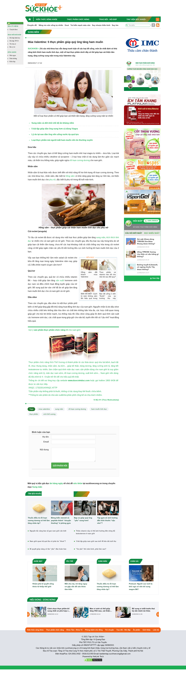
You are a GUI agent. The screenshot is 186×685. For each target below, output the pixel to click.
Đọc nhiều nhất (152, 233)
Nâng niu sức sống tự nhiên (51, 25)
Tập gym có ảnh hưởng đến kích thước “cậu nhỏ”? (107, 520)
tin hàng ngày (56, 483)
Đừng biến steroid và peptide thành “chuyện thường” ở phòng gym (61, 520)
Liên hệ (156, 630)
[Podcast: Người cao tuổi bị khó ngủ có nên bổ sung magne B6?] (141, 573)
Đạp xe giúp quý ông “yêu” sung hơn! (83, 519)
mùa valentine (44, 409)
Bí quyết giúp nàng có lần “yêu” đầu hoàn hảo (48, 549)
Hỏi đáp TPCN (14, 41)
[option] (51, 612)
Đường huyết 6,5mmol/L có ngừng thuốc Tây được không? (147, 267)
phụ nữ (52, 179)
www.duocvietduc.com (78, 380)
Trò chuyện (109, 630)
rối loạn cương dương (80, 160)
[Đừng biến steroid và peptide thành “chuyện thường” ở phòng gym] (62, 508)
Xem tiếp (155, 278)
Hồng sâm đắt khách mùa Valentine (89, 274)
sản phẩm (38, 330)
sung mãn (100, 237)
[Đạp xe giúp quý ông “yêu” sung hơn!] (85, 508)
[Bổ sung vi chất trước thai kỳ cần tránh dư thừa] (80, 612)
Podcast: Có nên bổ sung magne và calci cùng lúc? (143, 610)
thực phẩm (33, 414)
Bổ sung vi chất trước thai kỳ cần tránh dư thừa (101, 610)
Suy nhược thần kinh (101, 25)
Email (46, 442)
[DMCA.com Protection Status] (93, 660)
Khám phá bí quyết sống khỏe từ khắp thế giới (43, 585)
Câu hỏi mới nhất (133, 233)
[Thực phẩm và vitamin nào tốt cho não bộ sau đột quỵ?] (107, 264)
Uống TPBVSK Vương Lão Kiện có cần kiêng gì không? (148, 254)
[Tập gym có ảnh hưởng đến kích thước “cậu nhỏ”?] (108, 508)
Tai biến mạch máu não (80, 25)
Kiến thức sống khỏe (46, 19)
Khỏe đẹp (12, 61)
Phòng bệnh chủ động (94, 630)
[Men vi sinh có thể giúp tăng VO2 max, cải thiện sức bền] (38, 612)
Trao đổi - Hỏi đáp (108, 19)
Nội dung (44, 450)
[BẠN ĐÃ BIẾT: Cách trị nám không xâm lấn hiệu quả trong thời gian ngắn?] (89, 286)
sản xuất (60, 280)
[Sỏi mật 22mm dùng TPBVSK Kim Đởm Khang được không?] (131, 241)
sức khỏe (77, 483)
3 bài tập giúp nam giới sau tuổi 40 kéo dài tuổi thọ (96, 541)
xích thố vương (49, 414)
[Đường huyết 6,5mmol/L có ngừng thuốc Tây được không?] (131, 267)
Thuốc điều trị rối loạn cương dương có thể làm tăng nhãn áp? (39, 520)
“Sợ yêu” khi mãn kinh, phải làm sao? (91, 549)
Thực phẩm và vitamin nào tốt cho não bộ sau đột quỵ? (107, 274)
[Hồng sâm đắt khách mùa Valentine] (89, 264)
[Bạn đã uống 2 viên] (107, 286)
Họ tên (45, 437)
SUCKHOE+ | (34, 48)
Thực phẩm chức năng (78, 19)
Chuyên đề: (32, 25)
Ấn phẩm (136, 630)
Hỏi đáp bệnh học (14, 38)
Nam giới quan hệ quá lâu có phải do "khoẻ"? (48, 541)
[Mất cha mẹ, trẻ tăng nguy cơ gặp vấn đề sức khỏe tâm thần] (77, 573)
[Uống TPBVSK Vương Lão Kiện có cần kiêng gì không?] (131, 254)
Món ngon (12, 55)
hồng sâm (70, 176)
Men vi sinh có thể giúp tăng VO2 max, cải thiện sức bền (57, 610)
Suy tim (115, 25)
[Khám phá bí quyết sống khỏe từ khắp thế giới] (45, 573)
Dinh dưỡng (13, 58)
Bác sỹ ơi (12, 47)
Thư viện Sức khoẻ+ (136, 19)
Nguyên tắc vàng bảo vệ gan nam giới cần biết (48, 531)
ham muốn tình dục (99, 409)
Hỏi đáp (137, 221)
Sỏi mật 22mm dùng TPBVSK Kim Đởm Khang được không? (146, 241)
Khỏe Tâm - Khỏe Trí (74, 630)
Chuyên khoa (13, 29)
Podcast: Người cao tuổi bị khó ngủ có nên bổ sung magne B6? (140, 586)
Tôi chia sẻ (12, 44)
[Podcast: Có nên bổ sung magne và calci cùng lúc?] (123, 614)
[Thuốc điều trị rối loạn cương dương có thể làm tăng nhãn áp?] (39, 508)
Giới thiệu (146, 630)
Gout (67, 25)
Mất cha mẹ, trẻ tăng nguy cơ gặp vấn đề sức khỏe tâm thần (76, 586)
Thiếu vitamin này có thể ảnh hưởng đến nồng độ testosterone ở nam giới (95, 532)
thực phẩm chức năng (54, 330)
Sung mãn (37, 487)
